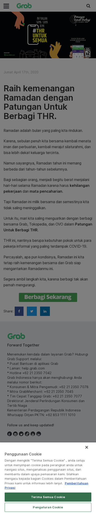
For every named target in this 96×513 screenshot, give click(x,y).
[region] (48, 477)
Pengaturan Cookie (48, 507)
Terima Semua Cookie (48, 497)
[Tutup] (86, 447)
